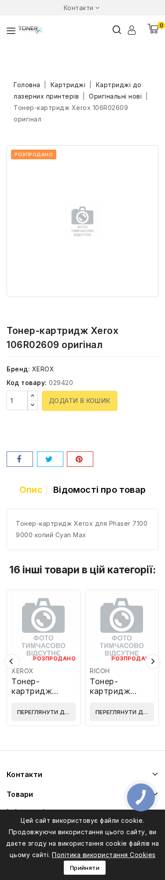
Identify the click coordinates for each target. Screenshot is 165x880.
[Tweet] (50, 459)
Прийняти (84, 867)
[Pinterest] (80, 459)
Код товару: (27, 382)
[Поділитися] (20, 459)
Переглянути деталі (46, 711)
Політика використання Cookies (104, 854)
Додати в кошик (79, 400)
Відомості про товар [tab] (99, 489)
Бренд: (18, 369)
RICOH (100, 671)
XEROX (43, 369)
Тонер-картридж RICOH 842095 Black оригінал (119, 696)
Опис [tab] (31, 489)
